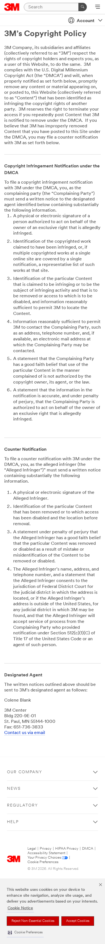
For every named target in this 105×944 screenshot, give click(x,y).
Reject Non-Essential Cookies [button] (32, 921)
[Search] (82, 7)
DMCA (87, 848)
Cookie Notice (20, 908)
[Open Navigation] (97, 7)
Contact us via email (24, 733)
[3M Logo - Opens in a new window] (12, 7)
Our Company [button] (24, 772)
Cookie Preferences (43, 862)
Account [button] (85, 21)
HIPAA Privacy (66, 848)
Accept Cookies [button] (77, 921)
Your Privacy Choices (44, 857)
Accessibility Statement (46, 853)
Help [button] (13, 822)
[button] (25, 932)
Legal (31, 848)
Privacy (46, 848)
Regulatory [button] (22, 805)
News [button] (14, 789)
